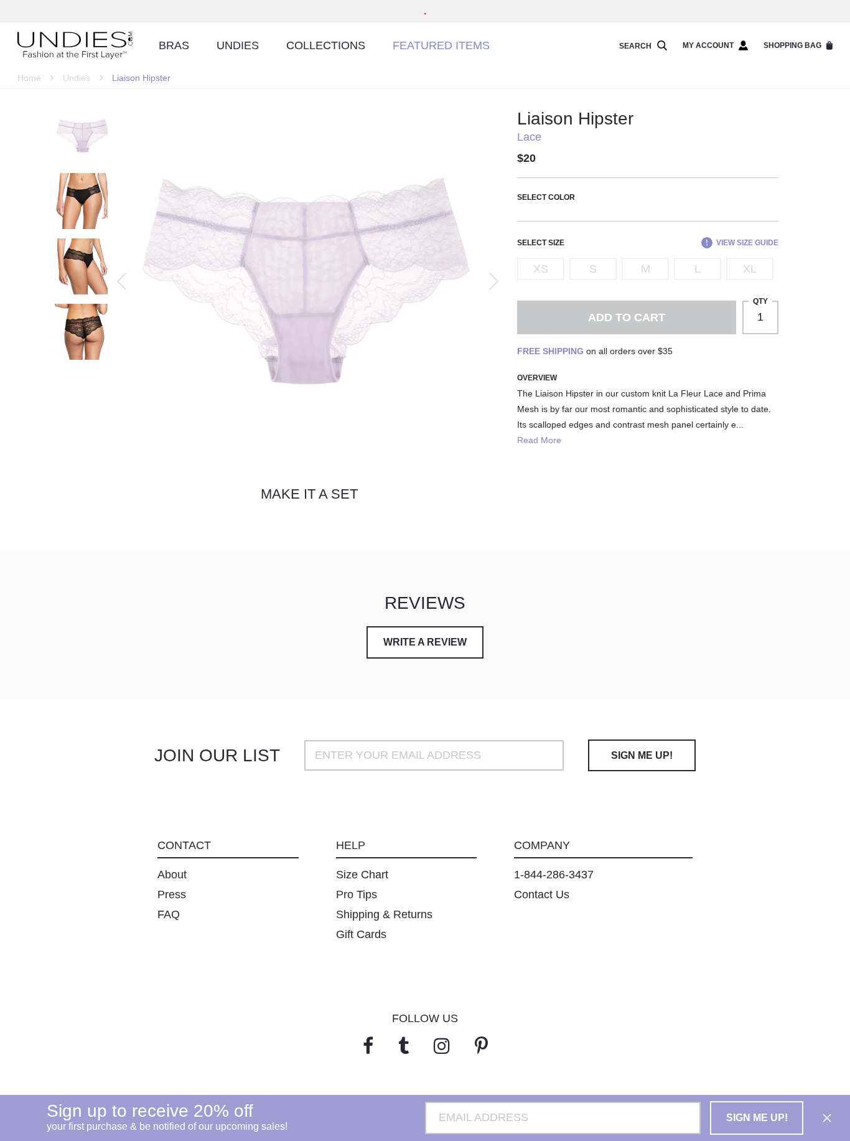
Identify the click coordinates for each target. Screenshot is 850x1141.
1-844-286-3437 (554, 874)
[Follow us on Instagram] (441, 1046)
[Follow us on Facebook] (368, 1046)
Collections (325, 45)
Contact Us (541, 894)
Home (29, 78)
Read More (539, 440)
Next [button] (493, 281)
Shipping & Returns (384, 914)
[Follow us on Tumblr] (403, 1046)
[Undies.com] (75, 46)
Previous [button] (121, 281)
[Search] (659, 46)
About (172, 874)
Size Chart (362, 874)
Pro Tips (356, 894)
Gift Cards (361, 934)
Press (171, 894)
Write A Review (425, 642)
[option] (306, 281)
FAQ (168, 914)
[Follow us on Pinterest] (481, 1046)
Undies (238, 45)
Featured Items (441, 45)
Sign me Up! (642, 755)
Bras (174, 45)
